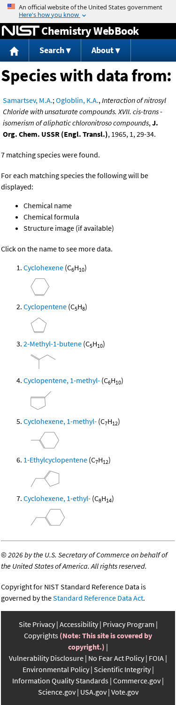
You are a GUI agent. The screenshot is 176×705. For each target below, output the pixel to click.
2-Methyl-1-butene (52, 343)
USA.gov (93, 692)
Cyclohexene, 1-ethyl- (57, 498)
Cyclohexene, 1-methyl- (60, 421)
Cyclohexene (43, 267)
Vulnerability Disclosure (46, 658)
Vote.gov (124, 692)
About (103, 50)
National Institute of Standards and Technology (20, 31)
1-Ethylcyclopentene (55, 459)
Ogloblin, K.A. (77, 100)
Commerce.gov (137, 680)
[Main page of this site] (14, 50)
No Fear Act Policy (116, 658)
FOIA (156, 658)
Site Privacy (37, 624)
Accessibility (79, 624)
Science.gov (57, 692)
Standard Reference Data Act (98, 598)
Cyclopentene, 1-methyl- (61, 380)
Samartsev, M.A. (28, 100)
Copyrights (41, 635)
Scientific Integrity (122, 669)
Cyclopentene (45, 306)
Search (51, 50)
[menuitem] (14, 50)
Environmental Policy (56, 669)
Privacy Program (128, 624)
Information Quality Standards (60, 680)
